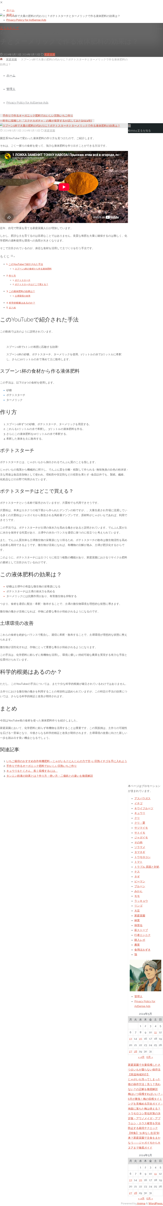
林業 (137, 920)
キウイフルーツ (143, 808)
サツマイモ (141, 827)
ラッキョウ (141, 901)
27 (130, 1051)
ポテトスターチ (22, 280)
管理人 (138, 996)
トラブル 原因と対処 (146, 866)
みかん (138, 891)
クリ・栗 (139, 822)
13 (130, 1038)
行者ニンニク (142, 935)
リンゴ (138, 905)
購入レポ (139, 940)
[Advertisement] (81, 89)
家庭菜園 (49, 54)
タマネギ (139, 852)
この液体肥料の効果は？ (22, 291)
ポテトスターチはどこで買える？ (31, 284)
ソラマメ (139, 847)
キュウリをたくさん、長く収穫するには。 (32, 770)
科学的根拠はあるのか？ (22, 302)
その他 (138, 842)
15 (140, 1038)
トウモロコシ (142, 857)
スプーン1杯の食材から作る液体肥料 (33, 268)
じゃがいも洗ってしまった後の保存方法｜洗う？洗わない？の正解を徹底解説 (144, 1084)
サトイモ (139, 832)
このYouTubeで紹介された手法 (26, 264)
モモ (137, 896)
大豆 (137, 910)
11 (155, 1032)
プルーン (139, 886)
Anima (141, 1203)
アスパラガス (142, 798)
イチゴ (138, 803)
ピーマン (139, 881)
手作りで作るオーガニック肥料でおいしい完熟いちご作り (41, 765)
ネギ (137, 876)
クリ (137, 818)
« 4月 (141, 1057)
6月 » (149, 1057)
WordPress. (155, 1203)
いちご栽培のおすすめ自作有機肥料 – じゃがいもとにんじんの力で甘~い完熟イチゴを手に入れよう (66, 761)
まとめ (12, 307)
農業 (137, 944)
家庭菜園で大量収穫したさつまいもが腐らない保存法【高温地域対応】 (144, 1069)
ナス (137, 871)
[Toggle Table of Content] (12, 256)
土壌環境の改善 (22, 296)
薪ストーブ (141, 930)
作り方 (12, 275)
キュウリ (139, 813)
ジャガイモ (141, 837)
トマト (138, 861)
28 (135, 1051)
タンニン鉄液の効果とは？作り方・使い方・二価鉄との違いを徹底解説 (49, 775)
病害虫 (138, 925)
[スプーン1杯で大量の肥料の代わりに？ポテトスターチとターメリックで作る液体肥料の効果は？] (60, 125)
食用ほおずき (142, 949)
